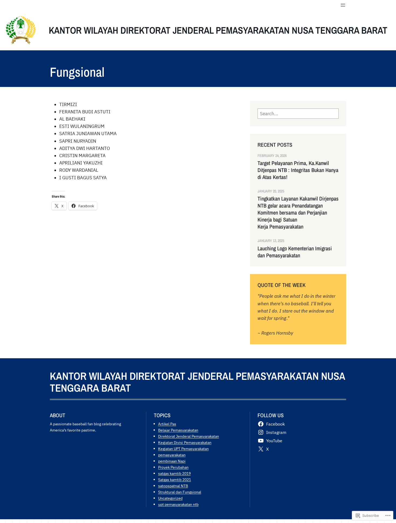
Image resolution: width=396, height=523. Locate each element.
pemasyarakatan (172, 454)
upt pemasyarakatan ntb (178, 504)
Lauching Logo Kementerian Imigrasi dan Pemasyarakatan (295, 252)
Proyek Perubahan (173, 467)
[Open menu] (343, 5)
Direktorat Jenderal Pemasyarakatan (188, 436)
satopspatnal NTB (173, 485)
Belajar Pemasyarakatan (178, 430)
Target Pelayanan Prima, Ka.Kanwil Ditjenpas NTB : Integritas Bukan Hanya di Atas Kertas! (298, 170)
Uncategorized (170, 498)
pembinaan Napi (172, 461)
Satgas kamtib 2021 (174, 479)
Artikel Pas (167, 423)
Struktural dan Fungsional (179, 491)
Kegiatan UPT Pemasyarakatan (183, 448)
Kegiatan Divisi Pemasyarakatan (184, 442)
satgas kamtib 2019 (174, 473)
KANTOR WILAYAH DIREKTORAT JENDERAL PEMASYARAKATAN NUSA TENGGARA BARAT (218, 30)
